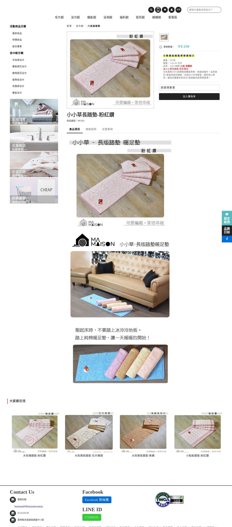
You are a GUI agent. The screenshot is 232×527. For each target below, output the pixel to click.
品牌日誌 (227, 230)
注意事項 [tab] (107, 129)
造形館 (140, 17)
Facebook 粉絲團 (97, 500)
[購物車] (165, 10)
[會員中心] (172, 10)
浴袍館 (107, 17)
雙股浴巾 (17, 92)
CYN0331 (92, 517)
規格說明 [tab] (91, 129)
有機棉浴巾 (18, 86)
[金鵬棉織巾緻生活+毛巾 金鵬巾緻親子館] (39, 8)
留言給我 (227, 220)
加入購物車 (189, 96)
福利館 (124, 17)
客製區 (172, 17)
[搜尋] (151, 10)
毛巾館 (59, 17)
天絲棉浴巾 (18, 60)
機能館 (91, 17)
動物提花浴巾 (19, 73)
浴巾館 (75, 17)
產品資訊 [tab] (74, 129)
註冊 (178, 9)
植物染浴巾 (18, 79)
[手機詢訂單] (158, 10)
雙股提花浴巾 (19, 66)
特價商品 (17, 39)
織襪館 (156, 17)
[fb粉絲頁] (227, 239)
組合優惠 (17, 46)
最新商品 (17, 33)
